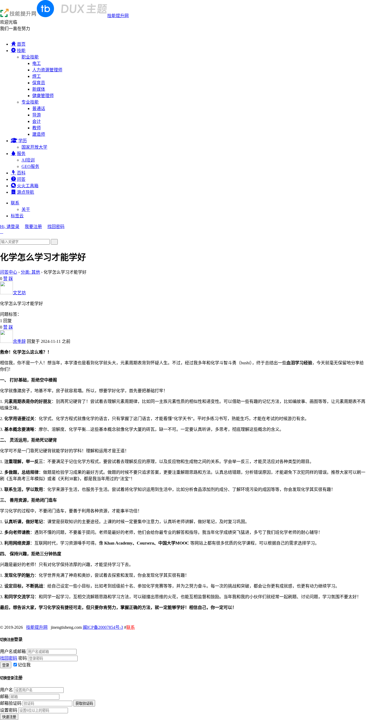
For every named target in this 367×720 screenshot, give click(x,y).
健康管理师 (43, 95)
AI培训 (28, 160)
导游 (36, 115)
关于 (25, 209)
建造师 (38, 134)
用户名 (6, 690)
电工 (36, 63)
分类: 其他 (30, 272)
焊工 (36, 76)
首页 (21, 44)
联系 (15, 203)
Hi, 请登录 (9, 226)
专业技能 (30, 102)
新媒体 (38, 89)
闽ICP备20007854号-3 (103, 627)
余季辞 (19, 341)
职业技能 (30, 57)
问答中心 (8, 272)
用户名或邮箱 (13, 651)
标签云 (17, 216)
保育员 (38, 82)
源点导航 (25, 192)
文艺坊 (19, 293)
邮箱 (4, 696)
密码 (22, 658)
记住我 (24, 665)
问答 (21, 179)
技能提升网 (118, 15)
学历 (22, 140)
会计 (36, 121)
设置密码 (8, 710)
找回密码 (55, 226)
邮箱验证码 (10, 703)
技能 (21, 50)
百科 (21, 173)
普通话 (38, 108)
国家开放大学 (34, 147)
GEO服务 (30, 166)
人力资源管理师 (47, 70)
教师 (36, 128)
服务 (21, 153)
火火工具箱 (27, 185)
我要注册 (33, 226)
